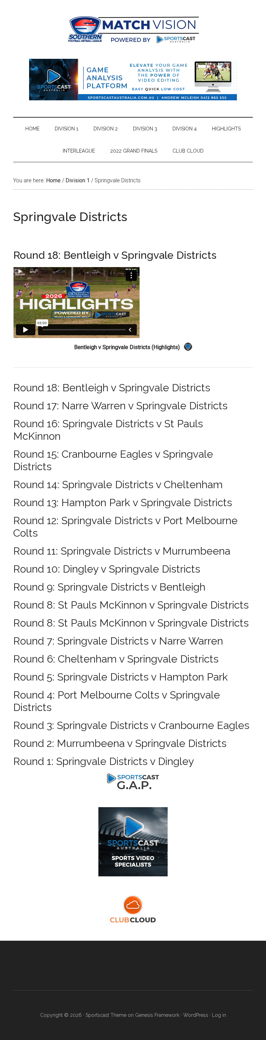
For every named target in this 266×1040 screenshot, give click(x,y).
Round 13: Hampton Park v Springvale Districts (122, 502)
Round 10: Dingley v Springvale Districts (106, 569)
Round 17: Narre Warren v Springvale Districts (120, 406)
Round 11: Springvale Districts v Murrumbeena (121, 551)
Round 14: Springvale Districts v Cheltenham (118, 484)
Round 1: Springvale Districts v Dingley (103, 761)
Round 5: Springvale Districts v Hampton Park (120, 677)
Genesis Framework (157, 1015)
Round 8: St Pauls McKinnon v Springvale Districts (131, 605)
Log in (219, 1015)
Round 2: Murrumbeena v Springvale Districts (120, 743)
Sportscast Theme (106, 1015)
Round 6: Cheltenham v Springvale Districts (116, 659)
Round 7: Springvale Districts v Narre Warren (118, 641)
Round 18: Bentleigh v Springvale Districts (111, 388)
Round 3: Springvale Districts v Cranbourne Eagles (131, 725)
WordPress (195, 1015)
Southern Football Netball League (132, 29)
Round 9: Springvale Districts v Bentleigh (109, 587)
